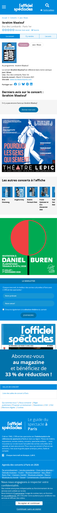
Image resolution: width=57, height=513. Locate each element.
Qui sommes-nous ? (10, 402)
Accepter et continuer (29, 503)
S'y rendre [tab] (30, 36)
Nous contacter (25, 402)
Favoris (36, 30)
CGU (51, 405)
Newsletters (38, 405)
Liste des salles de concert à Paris (15, 393)
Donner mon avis (28, 109)
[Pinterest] (27, 84)
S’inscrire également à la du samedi (26, 309)
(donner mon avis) (22, 30)
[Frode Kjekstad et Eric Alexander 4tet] (45, 192)
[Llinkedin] (31, 84)
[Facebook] (15, 84)
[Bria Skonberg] (7, 192)
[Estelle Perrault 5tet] (32, 192)
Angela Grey (19, 200)
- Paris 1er (17, 26)
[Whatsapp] (19, 84)
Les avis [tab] (48, 36)
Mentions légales (8, 407)
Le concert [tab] (10, 36)
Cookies (20, 407)
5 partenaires (19, 493)
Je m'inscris (28, 315)
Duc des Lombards (14, 75)
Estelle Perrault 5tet (32, 201)
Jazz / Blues (6, 72)
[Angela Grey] (19, 192)
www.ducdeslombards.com (21, 79)
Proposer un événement (22, 405)
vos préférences (10, 495)
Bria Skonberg (5, 201)
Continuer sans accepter (29, 509)
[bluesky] (23, 84)
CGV (46, 405)
